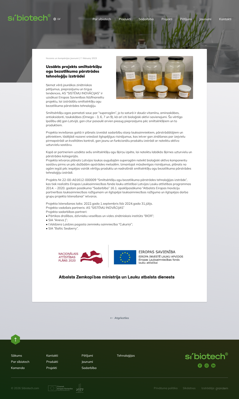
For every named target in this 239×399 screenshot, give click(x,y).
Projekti (167, 19)
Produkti (125, 19)
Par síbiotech (102, 19)
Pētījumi (186, 19)
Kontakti (225, 19)
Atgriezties (121, 318)
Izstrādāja (207, 388)
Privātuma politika (166, 388)
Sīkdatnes (189, 388)
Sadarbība (146, 19)
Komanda (18, 368)
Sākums (16, 355)
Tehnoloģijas (126, 355)
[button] (71, 19)
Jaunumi (205, 19)
